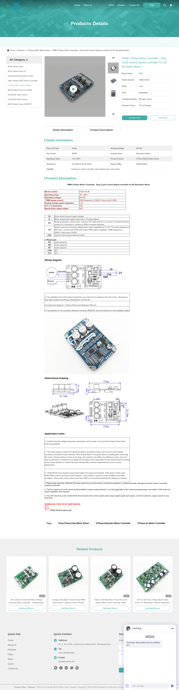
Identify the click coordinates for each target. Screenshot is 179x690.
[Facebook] (61, 669)
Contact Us (13, 668)
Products (21, 50)
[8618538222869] (72, 669)
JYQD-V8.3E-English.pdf (60, 510)
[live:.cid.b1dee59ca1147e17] (77, 669)
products (99, 5)
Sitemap (31, 687)
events (120, 5)
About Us (12, 645)
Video (10, 654)
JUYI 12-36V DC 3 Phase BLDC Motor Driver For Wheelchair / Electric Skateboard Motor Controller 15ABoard (153, 601)
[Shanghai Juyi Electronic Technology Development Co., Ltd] (16, 5)
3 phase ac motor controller (151, 523)
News (10, 659)
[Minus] (172, 628)
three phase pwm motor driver (73, 523)
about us (87, 5)
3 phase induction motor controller (113, 523)
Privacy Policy (20, 687)
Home (77, 5)
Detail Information (63, 130)
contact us (134, 5)
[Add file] (127, 686)
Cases (11, 664)
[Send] (172, 686)
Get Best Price (135, 118)
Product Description (101, 130)
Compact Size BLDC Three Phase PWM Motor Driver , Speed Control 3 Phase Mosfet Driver (68, 601)
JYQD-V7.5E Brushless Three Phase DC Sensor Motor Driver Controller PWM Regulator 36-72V (110, 601)
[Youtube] (66, 669)
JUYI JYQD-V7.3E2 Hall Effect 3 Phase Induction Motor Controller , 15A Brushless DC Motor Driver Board (26, 601)
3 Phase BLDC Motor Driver (38, 50)
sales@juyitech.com (66, 661)
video (111, 5)
